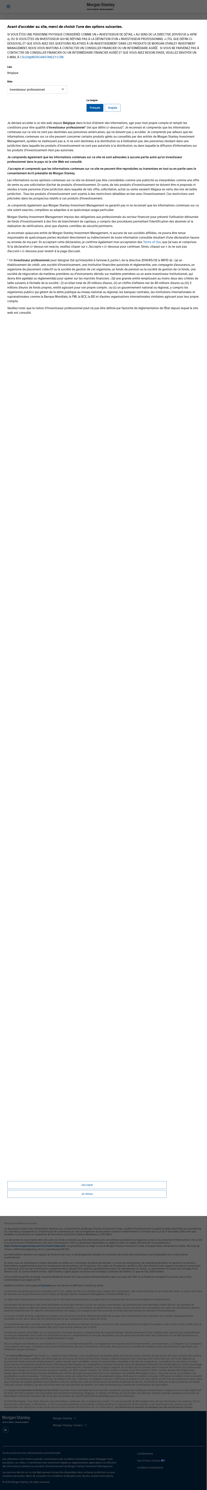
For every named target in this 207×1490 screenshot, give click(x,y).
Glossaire (46, 1285)
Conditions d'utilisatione (150, 1467)
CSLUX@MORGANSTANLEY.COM (41, 57)
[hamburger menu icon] (8, 6)
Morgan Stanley (62, 1418)
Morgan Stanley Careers (68, 1425)
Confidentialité (145, 1453)
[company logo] (101, 6)
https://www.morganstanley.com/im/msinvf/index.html (35, 1245)
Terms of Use (152, 242)
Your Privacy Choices (149, 1460)
